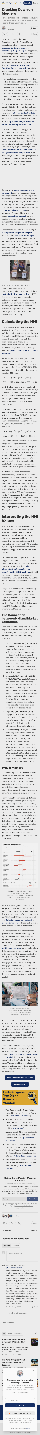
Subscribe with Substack (21, 1413)
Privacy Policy (27, 1422)
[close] (34, 1370)
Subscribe (20, 1405)
